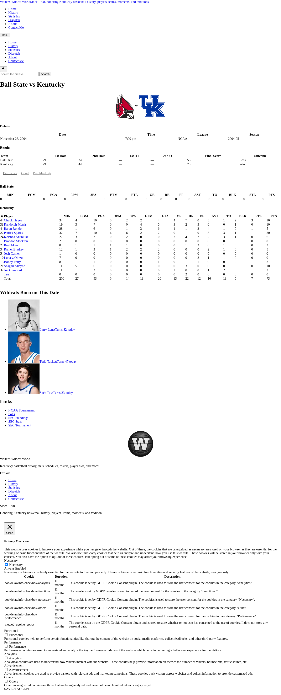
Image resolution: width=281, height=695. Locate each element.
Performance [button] (12, 642)
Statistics (14, 16)
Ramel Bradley (14, 249)
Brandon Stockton (16, 241)
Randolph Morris (15, 224)
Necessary (16, 564)
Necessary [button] (11, 560)
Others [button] (8, 677)
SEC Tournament (19, 425)
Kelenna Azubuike (16, 237)
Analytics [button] (10, 654)
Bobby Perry (12, 262)
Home (12, 9)
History (13, 12)
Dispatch (14, 20)
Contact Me (16, 27)
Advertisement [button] (13, 665)
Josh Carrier (12, 253)
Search (45, 74)
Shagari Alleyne (14, 266)
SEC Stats (15, 421)
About (12, 24)
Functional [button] (11, 630)
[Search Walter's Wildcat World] (3, 69)
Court (25, 173)
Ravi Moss (11, 245)
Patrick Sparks (13, 233)
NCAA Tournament (21, 410)
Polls (11, 414)
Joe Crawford (13, 270)
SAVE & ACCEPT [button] (17, 689)
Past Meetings (42, 173)
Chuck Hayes (13, 220)
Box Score (10, 173)
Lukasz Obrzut (14, 257)
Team (7, 274)
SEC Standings (18, 418)
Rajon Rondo (13, 228)
